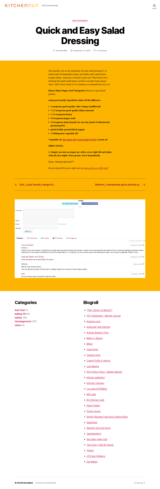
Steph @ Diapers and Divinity (32, 257)
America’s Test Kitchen (98, 327)
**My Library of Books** (99, 310)
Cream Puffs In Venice (98, 360)
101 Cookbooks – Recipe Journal (104, 315)
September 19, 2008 (82, 50)
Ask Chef (20, 310)
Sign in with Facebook (90, 203)
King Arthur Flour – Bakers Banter (104, 372)
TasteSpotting (94, 433)
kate (23, 274)
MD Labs (91, 394)
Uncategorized (80, 21)
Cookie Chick (93, 355)
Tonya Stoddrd (27, 245)
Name (17, 220)
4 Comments (102, 50)
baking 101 (20, 314)
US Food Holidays (96, 456)
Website (18, 228)
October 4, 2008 (137, 264)
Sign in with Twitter (70, 203)
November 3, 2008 (136, 274)
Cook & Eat (92, 349)
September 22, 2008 (136, 257)
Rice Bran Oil (69, 139)
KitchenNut (62, 50)
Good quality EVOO (86, 139)
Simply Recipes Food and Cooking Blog (107, 416)
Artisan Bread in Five (97, 332)
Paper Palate (93, 405)
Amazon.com (93, 321)
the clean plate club (97, 439)
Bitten (90, 343)
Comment (18, 210)
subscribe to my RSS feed (96, 168)
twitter (18, 317)
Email (17, 224)
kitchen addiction (96, 377)
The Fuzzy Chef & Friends (100, 445)
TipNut (90, 450)
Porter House (93, 411)
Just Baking (93, 366)
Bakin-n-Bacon (95, 338)
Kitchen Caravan (95, 383)
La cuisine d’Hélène (97, 388)
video (18, 325)
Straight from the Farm (99, 428)
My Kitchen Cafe (95, 400)
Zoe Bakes (92, 461)
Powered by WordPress (45, 483)
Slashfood (92, 422)
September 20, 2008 (136, 245)
